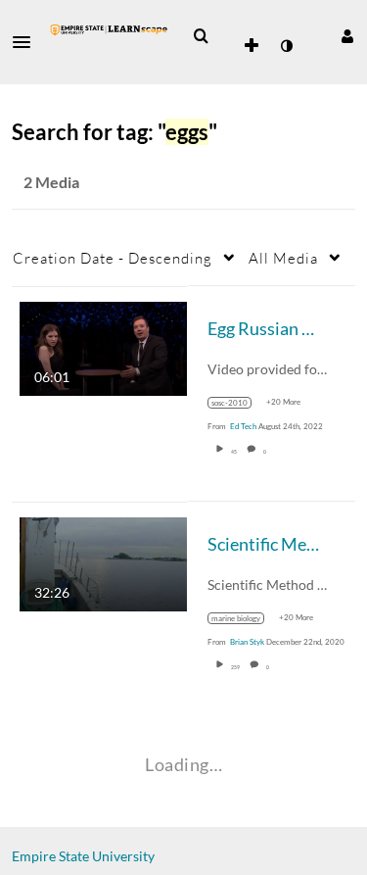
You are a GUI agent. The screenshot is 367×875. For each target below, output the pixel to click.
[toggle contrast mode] (285, 46)
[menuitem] (200, 36)
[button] (27, 42)
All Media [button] (283, 258)
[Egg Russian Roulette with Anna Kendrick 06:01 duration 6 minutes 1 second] (103, 346)
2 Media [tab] (51, 181)
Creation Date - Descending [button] (112, 258)
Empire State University (83, 856)
